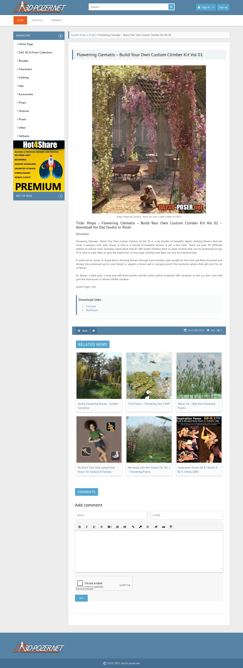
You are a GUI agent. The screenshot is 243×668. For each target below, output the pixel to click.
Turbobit (91, 306)
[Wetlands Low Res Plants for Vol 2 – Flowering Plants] (148, 461)
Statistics (37, 20)
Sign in (206, 7)
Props (92, 35)
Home (20, 20)
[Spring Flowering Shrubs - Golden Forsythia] (99, 398)
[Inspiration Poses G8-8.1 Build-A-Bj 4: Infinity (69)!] (199, 461)
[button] (79, 526)
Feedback (56, 20)
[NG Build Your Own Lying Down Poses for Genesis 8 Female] (99, 461)
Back (85, 330)
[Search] (171, 7)
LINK (93, 287)
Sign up (223, 7)
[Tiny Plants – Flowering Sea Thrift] (148, 398)
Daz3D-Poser (78, 35)
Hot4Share (92, 310)
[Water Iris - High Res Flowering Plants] (199, 398)
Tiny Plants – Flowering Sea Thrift (149, 404)
